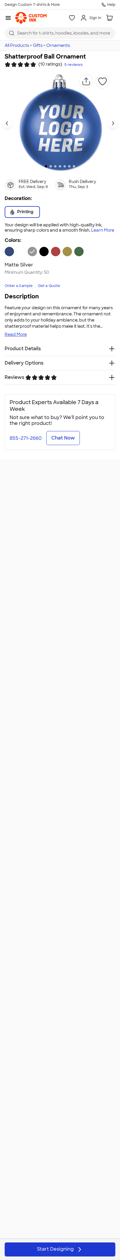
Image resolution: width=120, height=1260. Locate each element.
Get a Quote (49, 285)
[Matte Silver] (32, 251)
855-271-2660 (26, 438)
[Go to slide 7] (74, 166)
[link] (31, 18)
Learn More (102, 230)
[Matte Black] (44, 251)
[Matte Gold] (67, 251)
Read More (16, 334)
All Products (17, 45)
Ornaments (58, 45)
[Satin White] (21, 251)
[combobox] (60, 33)
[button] (86, 81)
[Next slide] (113, 123)
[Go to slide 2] (50, 166)
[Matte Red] (55, 251)
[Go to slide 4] (60, 166)
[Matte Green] (79, 251)
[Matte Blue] (9, 251)
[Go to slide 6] (69, 166)
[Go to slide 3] (55, 166)
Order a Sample (19, 285)
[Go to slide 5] (64, 166)
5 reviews (73, 64)
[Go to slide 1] (46, 166)
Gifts (38, 45)
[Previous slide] (7, 123)
